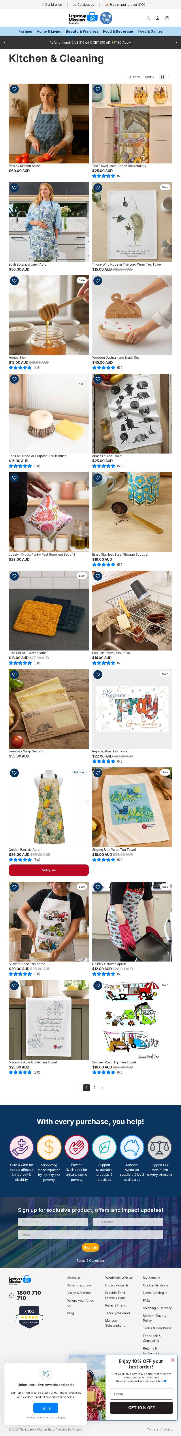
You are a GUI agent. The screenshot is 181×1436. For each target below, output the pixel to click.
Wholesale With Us (119, 1278)
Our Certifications (155, 1285)
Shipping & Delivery (157, 1308)
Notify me (49, 870)
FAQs (147, 1300)
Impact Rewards (116, 1285)
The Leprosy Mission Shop (36, 1429)
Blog (70, 1313)
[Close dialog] (173, 1360)
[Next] (102, 1088)
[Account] (157, 18)
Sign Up (90, 1247)
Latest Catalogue (155, 1293)
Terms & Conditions (90, 1260)
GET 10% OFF (141, 1407)
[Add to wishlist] (14, 89)
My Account (151, 1278)
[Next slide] (176, 42)
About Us (74, 1278)
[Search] (148, 18)
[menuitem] (72, 37)
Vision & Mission (79, 1293)
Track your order (117, 1313)
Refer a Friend (115, 1305)
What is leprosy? (79, 1285)
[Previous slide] (5, 42)
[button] (150, 77)
